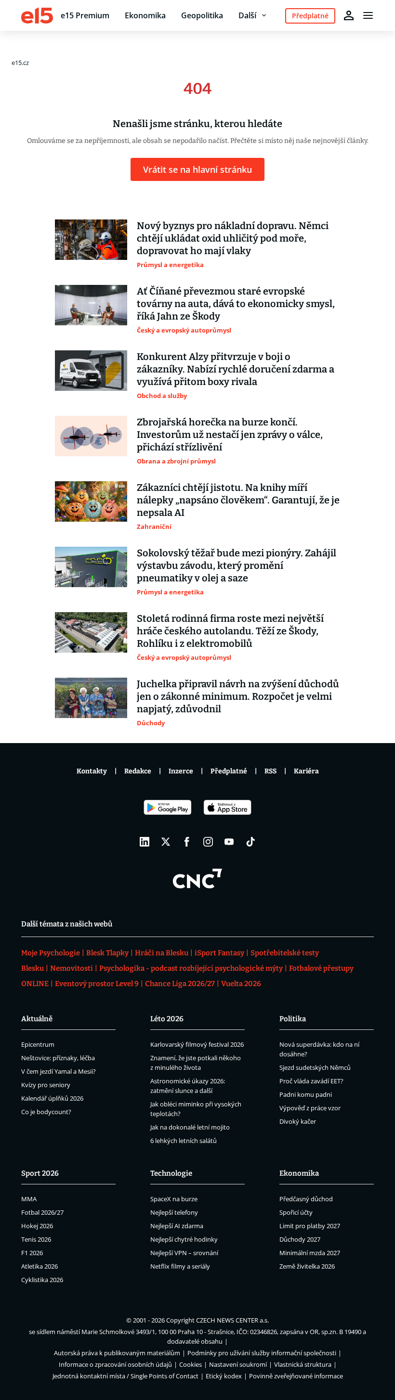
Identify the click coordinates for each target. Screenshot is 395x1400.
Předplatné (229, 771)
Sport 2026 (40, 1173)
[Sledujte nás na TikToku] (250, 841)
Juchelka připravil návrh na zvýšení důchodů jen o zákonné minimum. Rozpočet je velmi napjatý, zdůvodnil (238, 696)
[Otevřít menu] (368, 15)
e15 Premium (85, 15)
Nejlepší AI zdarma (176, 1225)
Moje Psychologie (50, 953)
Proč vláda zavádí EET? (311, 1081)
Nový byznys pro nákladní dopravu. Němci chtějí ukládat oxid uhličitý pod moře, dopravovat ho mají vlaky (233, 238)
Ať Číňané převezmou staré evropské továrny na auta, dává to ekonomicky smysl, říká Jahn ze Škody (236, 303)
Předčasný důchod (306, 1198)
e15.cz (20, 62)
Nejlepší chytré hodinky (184, 1239)
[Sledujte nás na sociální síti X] (165, 841)
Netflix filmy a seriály (180, 1266)
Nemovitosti (71, 968)
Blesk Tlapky (107, 953)
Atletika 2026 (39, 1266)
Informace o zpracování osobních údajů (115, 1364)
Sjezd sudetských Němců (315, 1067)
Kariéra (306, 771)
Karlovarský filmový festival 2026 (197, 1044)
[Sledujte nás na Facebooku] (187, 841)
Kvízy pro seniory (45, 1084)
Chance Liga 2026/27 (180, 983)
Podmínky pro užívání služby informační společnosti (261, 1353)
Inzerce (181, 771)
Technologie (171, 1173)
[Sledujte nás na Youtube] (229, 841)
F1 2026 (32, 1252)
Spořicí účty (296, 1212)
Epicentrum (37, 1044)
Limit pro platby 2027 (309, 1225)
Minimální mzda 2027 (309, 1252)
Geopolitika (202, 15)
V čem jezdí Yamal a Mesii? (58, 1071)
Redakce (137, 771)
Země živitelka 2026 (307, 1266)
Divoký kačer (297, 1121)
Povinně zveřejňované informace (296, 1376)
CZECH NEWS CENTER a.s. (232, 1320)
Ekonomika (145, 15)
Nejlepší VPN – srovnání (184, 1252)
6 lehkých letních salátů (183, 1140)
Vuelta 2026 (241, 983)
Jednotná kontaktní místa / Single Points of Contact (125, 1376)
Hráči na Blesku (161, 953)
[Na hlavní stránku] (37, 15)
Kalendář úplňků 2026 (52, 1098)
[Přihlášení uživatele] (348, 15)
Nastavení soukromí (238, 1364)
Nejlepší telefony (174, 1212)
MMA (29, 1198)
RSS (270, 771)
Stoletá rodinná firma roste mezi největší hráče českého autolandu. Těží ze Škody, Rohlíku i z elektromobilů (230, 631)
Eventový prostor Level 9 (97, 983)
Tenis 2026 (36, 1239)
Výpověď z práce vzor (310, 1108)
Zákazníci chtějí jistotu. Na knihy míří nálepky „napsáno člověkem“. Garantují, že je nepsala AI (238, 500)
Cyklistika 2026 (42, 1279)
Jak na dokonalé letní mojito (190, 1127)
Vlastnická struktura (302, 1364)
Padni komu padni (305, 1094)
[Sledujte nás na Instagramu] (208, 841)
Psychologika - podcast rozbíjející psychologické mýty (191, 968)
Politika (292, 1019)
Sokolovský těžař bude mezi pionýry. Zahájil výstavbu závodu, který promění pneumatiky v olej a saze (236, 565)
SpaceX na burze (174, 1198)
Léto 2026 (167, 1019)
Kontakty (92, 771)
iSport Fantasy (219, 953)
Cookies (190, 1364)
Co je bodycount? (46, 1111)
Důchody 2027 (299, 1239)
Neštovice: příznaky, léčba (58, 1057)
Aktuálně (37, 1019)
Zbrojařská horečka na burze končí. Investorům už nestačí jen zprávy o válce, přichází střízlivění (230, 434)
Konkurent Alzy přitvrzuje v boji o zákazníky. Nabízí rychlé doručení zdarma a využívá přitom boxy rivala (235, 369)
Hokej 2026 (37, 1225)
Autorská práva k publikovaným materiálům (117, 1353)
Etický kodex (224, 1376)
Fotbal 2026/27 (42, 1212)
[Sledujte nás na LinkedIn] (144, 841)
